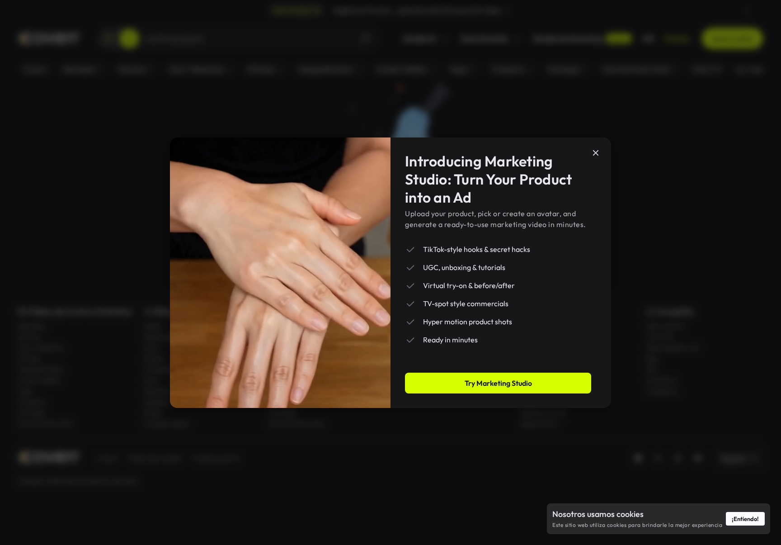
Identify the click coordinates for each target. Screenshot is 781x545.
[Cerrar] (596, 153)
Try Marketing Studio (498, 383)
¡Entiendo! (745, 518)
